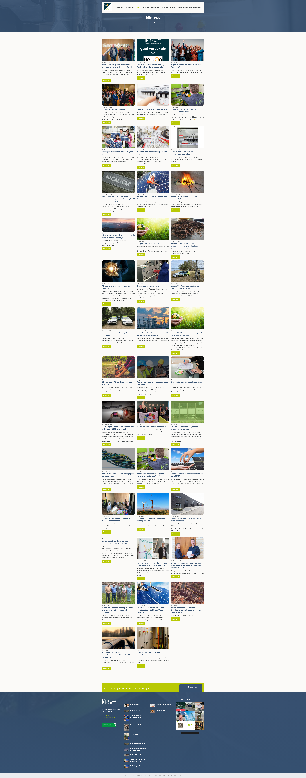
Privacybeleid (158, 775)
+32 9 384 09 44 (107, 715)
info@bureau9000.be (108, 717)
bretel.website (177, 775)
